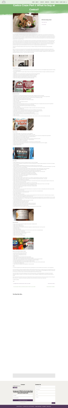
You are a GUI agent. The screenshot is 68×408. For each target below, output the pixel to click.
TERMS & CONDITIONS (38, 406)
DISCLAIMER (44, 406)
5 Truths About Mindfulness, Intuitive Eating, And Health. (23, 362)
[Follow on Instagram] (15, 387)
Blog (42, 22)
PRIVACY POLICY (49, 406)
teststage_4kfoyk (48, 19)
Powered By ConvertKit (22, 402)
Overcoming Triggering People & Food (20, 324)
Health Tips (45, 22)
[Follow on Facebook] (13, 387)
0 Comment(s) (44, 24)
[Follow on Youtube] (16, 387)
